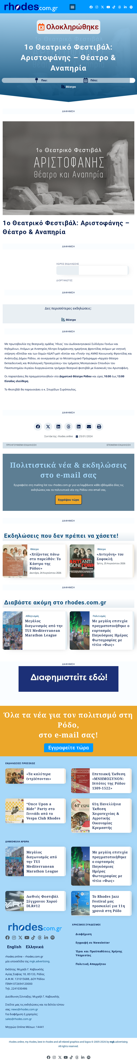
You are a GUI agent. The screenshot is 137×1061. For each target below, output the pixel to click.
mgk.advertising (39, 961)
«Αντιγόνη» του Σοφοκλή (110, 556)
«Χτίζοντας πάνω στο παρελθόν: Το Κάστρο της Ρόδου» (45, 561)
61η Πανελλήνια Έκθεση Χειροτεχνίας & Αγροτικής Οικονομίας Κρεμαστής (106, 816)
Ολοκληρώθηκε (72, 27)
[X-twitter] (102, 7)
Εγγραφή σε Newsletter (93, 942)
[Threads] (119, 7)
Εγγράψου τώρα (68, 499)
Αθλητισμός (32, 616)
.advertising (119, 1041)
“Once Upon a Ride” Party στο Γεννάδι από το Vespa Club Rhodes (43, 811)
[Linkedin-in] (125, 7)
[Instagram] (96, 7)
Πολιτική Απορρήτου (91, 964)
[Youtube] (108, 7)
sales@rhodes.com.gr (18, 1019)
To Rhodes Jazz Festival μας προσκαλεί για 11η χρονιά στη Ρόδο (108, 903)
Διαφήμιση (84, 934)
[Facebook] (91, 7)
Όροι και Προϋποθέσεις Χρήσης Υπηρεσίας (99, 953)
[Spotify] (131, 7)
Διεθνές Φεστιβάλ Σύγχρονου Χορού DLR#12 (42, 901)
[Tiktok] (113, 7)
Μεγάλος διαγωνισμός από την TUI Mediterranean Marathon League (44, 628)
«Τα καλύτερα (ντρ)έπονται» (38, 776)
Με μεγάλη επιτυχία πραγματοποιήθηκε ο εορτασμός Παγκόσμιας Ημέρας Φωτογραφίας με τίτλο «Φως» (111, 633)
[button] (72, 7)
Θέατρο (71, 86)
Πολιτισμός (99, 616)
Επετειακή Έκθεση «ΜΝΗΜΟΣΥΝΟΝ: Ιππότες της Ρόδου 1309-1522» (109, 781)
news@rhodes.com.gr (24, 1009)
